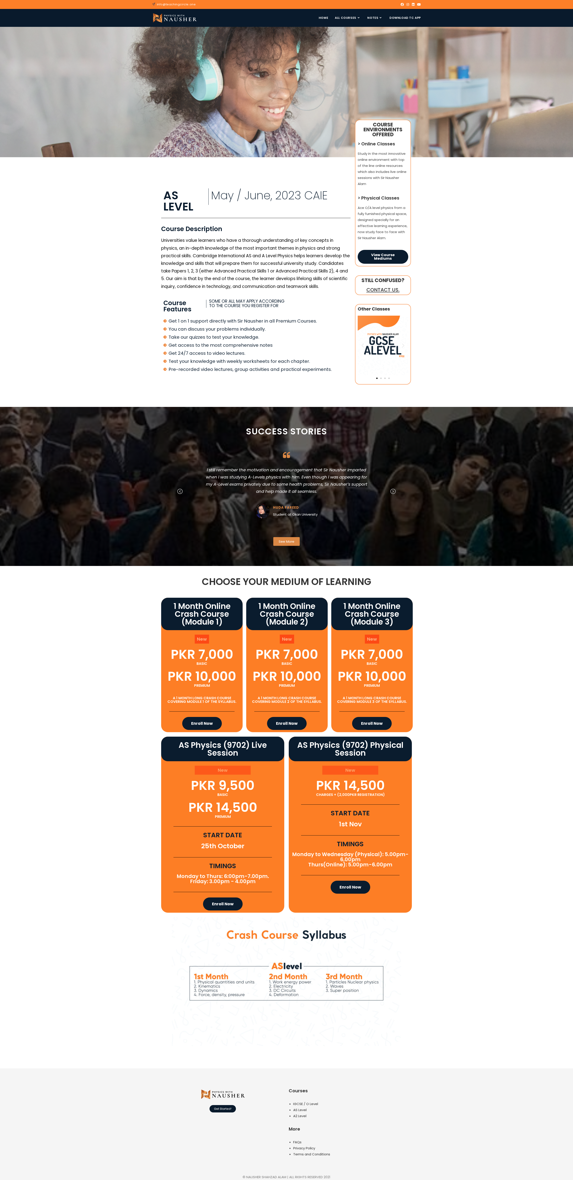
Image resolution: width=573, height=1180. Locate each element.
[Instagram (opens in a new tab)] (408, 4)
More (294, 1129)
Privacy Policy (304, 1148)
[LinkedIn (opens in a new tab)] (413, 4)
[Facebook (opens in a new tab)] (402, 4)
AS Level (300, 1110)
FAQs (297, 1142)
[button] (363, 345)
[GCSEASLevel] (383, 345)
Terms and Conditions (311, 1154)
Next (393, 494)
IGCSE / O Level (305, 1103)
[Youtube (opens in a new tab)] (418, 4)
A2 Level (299, 1116)
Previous (180, 494)
